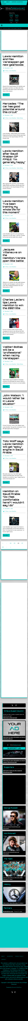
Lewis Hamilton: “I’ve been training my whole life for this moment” (13, 204)
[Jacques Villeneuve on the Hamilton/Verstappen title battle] (14, 272)
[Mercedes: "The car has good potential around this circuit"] (14, 126)
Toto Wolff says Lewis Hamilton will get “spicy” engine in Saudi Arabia (13, 441)
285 (14, 536)
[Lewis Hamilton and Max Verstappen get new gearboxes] (14, 79)
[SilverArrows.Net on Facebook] (16, 698)
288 (3, 539)
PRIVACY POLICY (19, 949)
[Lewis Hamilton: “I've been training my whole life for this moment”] (14, 224)
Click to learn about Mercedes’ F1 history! (13, 895)
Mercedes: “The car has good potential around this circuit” (14, 107)
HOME (2, 2)
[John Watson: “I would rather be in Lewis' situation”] (14, 413)
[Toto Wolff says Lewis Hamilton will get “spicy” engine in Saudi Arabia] (14, 461)
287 (22, 536)
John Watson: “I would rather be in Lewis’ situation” (13, 394)
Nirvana (13, 980)
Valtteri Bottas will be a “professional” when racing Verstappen (13, 348)
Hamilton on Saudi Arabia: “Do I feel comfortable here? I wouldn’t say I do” (13, 491)
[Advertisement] (14, 40)
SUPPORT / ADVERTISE (17, 2)
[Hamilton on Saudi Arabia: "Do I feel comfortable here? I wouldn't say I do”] (14, 513)
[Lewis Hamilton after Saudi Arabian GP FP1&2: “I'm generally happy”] (14, 175)
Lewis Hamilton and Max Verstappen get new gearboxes (13, 60)
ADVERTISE (10, 949)
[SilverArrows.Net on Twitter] (12, 698)
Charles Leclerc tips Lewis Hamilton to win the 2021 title (14, 300)
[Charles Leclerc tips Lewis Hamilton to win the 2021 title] (14, 319)
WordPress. (19, 980)
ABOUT (8, 2)
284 (10, 536)
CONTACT (3, 4)
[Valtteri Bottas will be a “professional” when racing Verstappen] (14, 368)
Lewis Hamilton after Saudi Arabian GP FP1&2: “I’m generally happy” (14, 155)
